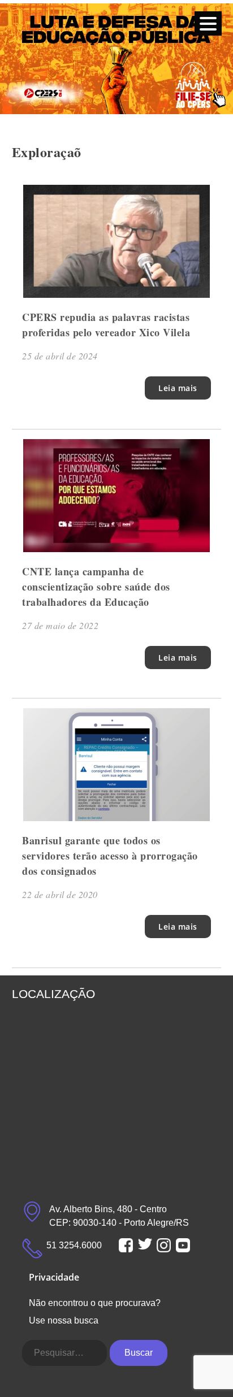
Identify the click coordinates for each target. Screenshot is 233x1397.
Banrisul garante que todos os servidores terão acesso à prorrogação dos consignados (110, 855)
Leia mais (177, 388)
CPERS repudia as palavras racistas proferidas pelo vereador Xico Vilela (106, 325)
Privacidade (54, 1277)
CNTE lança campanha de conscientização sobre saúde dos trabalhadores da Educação (96, 586)
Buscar (138, 1352)
